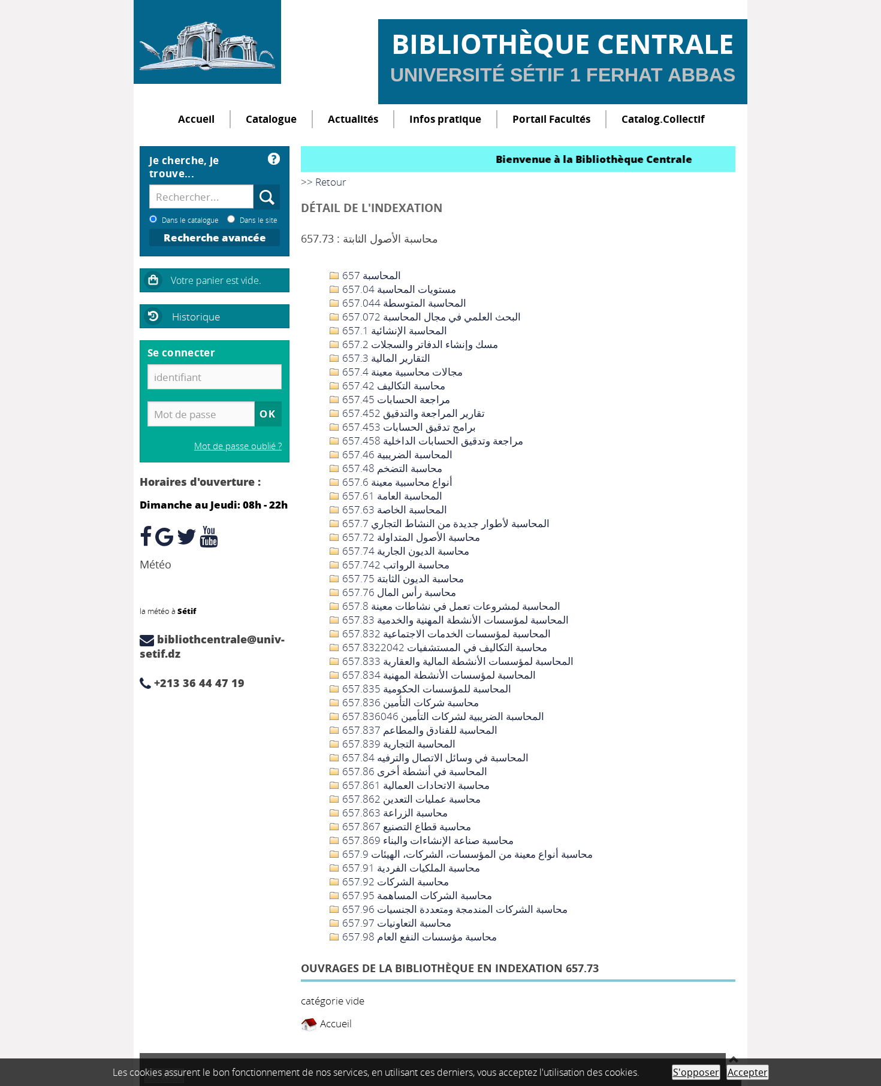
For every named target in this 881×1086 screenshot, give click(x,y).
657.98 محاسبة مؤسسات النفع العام (418, 936)
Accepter (748, 1072)
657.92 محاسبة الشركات (394, 881)
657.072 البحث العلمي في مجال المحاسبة (430, 316)
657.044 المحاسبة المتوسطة (403, 303)
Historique (196, 316)
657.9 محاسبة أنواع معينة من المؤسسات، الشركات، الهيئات (466, 854)
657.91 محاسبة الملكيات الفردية (410, 868)
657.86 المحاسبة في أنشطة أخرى (413, 771)
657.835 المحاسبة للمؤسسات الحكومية (425, 688)
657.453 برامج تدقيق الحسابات (408, 427)
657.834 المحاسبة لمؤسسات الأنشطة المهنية (438, 675)
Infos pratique (445, 119)
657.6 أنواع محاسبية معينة (396, 482)
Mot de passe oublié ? (238, 446)
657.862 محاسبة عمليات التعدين (410, 799)
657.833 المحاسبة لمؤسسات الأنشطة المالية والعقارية (457, 661)
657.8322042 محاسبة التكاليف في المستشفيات (443, 647)
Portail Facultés (551, 119)
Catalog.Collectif (663, 119)
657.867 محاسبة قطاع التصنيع (405, 826)
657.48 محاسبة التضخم (391, 468)
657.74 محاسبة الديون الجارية (404, 551)
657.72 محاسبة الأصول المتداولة (410, 537)
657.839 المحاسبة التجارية (397, 744)
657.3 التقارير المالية (385, 358)
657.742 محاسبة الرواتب (394, 564)
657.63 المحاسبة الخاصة (393, 509)
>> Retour (323, 182)
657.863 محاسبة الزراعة (394, 812)
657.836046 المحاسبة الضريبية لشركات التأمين (442, 716)
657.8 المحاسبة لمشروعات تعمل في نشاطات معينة (450, 606)
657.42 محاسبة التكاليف (392, 385)
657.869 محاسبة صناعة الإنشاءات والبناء (427, 840)
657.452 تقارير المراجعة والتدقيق (412, 413)
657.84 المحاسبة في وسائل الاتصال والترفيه (434, 757)
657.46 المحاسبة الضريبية (396, 454)
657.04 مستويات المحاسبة (398, 289)
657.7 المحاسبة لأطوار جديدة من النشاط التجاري (445, 523)
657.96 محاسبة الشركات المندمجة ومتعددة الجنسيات (454, 909)
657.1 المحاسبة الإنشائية (393, 330)
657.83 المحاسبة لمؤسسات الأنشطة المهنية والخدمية (454, 620)
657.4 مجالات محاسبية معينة (401, 372)
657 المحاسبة (370, 275)
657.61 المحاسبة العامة (391, 496)
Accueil (196, 119)
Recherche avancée (215, 237)
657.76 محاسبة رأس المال (398, 592)
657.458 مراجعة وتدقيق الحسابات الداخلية (431, 440)
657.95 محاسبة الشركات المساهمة (416, 895)
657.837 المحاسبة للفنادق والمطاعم (418, 730)
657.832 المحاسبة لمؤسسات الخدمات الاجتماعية (445, 633)
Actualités (353, 119)
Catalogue (271, 119)
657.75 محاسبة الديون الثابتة (402, 578)
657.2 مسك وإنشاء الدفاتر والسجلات (419, 344)
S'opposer (696, 1072)
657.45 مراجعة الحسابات (395, 399)
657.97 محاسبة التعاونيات (395, 923)
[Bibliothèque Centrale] (207, 42)
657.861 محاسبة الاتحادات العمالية (415, 785)
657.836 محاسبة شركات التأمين (409, 702)
